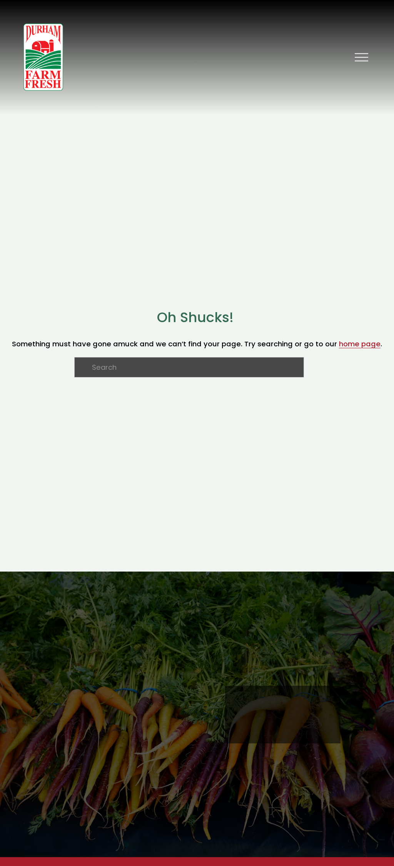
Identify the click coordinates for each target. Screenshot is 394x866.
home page (360, 344)
